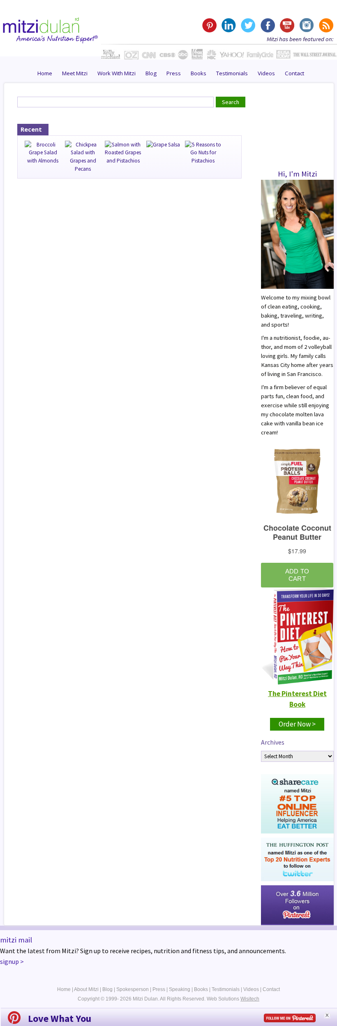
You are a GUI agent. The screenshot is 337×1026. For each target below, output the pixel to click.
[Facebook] (267, 25)
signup (9, 961)
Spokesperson (132, 989)
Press (173, 73)
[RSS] (325, 25)
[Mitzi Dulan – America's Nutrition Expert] (50, 29)
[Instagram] (306, 25)
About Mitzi (86, 989)
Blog (151, 73)
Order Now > (297, 724)
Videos (266, 73)
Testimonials (232, 73)
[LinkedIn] (229, 25)
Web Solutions (233, 999)
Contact (294, 73)
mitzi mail (16, 940)
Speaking (179, 989)
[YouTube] (286, 25)
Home (44, 73)
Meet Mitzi (75, 73)
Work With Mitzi (116, 73)
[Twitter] (248, 25)
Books (198, 73)
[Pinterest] (209, 25)
